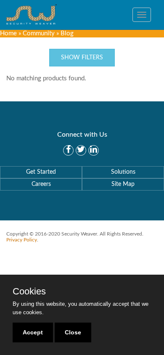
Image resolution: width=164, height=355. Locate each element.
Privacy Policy (21, 239)
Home (8, 33)
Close (73, 332)
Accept (33, 332)
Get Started (41, 172)
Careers (41, 184)
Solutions (123, 172)
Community (39, 33)
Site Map (123, 184)
